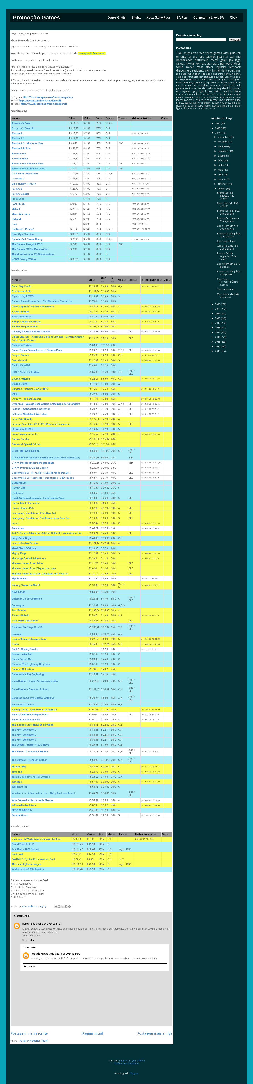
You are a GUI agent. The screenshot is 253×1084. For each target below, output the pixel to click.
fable (231, 79)
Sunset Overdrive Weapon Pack (30, 714)
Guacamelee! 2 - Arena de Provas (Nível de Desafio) (41, 472)
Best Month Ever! (21, 316)
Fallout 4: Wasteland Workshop (29, 414)
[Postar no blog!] (59, 906)
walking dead (220, 88)
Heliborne (17, 493)
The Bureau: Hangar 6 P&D (27, 244)
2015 (218, 341)
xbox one (211, 73)
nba (203, 73)
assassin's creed (194, 53)
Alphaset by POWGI (23, 296)
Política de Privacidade (127, 1063)
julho (221, 160)
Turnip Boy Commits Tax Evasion (31, 776)
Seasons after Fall (22, 654)
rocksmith (189, 100)
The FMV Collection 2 (24, 734)
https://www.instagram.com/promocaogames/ (48, 97)
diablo (179, 76)
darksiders (202, 85)
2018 (218, 327)
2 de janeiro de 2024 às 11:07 (46, 923)
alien (238, 70)
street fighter (221, 79)
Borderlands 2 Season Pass (27, 163)
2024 (218, 133)
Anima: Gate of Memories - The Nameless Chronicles (42, 301)
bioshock (235, 67)
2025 (218, 128)
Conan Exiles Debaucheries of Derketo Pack (37, 350)
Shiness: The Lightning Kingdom (31, 664)
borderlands (184, 60)
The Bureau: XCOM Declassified (30, 249)
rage (203, 100)
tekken (185, 88)
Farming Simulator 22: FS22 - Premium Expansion (41, 424)
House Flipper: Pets (23, 508)
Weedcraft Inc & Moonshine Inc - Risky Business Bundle (44, 793)
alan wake (207, 88)
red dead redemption (188, 73)
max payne (234, 94)
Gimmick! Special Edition (26, 444)
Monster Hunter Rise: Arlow (27, 563)
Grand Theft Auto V (23, 844)
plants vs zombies (185, 97)
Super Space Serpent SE (26, 719)
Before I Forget (20, 311)
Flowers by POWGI (22, 429)
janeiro (222, 188)
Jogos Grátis (117, 17)
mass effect (205, 67)
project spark (183, 102)
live (179, 53)
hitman (208, 91)
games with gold (224, 53)
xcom (200, 76)
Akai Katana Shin (21, 291)
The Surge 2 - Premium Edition (29, 760)
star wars (213, 63)
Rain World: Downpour (25, 620)
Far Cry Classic (20, 193)
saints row (190, 85)
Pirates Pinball (20, 615)
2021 (218, 313)
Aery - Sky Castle (21, 286)
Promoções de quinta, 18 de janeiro (229, 235)
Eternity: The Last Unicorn (27, 399)
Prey (14, 224)
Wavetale (17, 781)
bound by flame (231, 91)
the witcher (195, 88)
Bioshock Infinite (21, 148)
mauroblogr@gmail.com (132, 1060)
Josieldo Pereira (39, 953)
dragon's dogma (185, 94)
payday (195, 103)
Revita (15, 644)
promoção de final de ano (91, 53)
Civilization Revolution (25, 173)
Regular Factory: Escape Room (29, 639)
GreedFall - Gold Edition (26, 451)
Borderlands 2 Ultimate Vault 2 (29, 168)
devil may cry (190, 82)
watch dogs (233, 63)
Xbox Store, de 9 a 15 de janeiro (228, 265)
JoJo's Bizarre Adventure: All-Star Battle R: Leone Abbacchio (46, 533)
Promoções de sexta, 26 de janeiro (228, 212)
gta (231, 60)
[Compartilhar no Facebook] (66, 906)
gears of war (226, 57)
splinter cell (228, 85)
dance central (209, 108)
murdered (212, 100)
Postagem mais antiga (154, 1033)
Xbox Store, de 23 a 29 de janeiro (227, 227)
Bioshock (17, 133)
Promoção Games (36, 17)
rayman (186, 91)
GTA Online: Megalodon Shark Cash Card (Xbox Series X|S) (46, 457)
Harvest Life (18, 487)
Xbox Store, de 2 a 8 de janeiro (228, 296)
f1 (199, 79)
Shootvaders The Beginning (28, 674)
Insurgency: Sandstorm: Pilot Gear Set (34, 513)
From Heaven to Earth (24, 434)
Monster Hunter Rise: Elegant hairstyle (34, 568)
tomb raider (185, 67)
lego (238, 60)
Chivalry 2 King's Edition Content (31, 331)
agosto (222, 155)
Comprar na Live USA (208, 17)
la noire (237, 97)
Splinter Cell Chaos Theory (27, 239)
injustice (221, 67)
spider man (227, 105)
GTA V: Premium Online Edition (30, 467)
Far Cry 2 (17, 188)
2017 (218, 332)
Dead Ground (19, 360)
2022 (218, 308)
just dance (235, 73)
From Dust (18, 198)
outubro (222, 146)
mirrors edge (233, 100)
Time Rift (17, 771)
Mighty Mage (19, 553)
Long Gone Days (21, 538)
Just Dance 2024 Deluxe (25, 849)
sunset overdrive (225, 76)
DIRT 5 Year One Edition (25, 372)
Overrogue (18, 605)
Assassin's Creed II (23, 128)
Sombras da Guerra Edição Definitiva (33, 697)
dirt (230, 88)
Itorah (15, 523)
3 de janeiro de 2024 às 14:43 (64, 953)
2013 (218, 351)
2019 (218, 323)
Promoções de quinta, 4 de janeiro (229, 273)
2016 (218, 337)
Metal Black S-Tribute (24, 548)
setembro (223, 151)
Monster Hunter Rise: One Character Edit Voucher (40, 573)
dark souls (228, 70)
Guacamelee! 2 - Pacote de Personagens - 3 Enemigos (43, 477)
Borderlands (19, 153)
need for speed (205, 82)
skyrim (222, 100)
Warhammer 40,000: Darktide (28, 869)
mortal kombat (196, 63)
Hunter (25, 923)
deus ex (193, 79)
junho (221, 165)
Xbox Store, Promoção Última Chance (228, 282)
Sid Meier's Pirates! (23, 229)
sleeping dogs (183, 105)
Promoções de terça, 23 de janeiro (228, 220)
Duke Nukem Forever (24, 183)
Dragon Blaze (19, 384)
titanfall (215, 70)
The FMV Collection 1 (24, 729)
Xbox (233, 17)
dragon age (183, 70)
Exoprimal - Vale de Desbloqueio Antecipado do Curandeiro (46, 404)
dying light (198, 91)
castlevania (209, 76)
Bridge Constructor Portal (26, 321)
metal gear (218, 60)
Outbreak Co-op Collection (27, 598)
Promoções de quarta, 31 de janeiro (225, 195)
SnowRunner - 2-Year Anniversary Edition (35, 681)
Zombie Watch (20, 815)
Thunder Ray (19, 766)
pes (222, 63)
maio (221, 169)
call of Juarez (197, 105)
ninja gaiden (225, 97)
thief (198, 97)
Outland (16, 219)
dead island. (196, 108)
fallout (180, 63)
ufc (225, 94)
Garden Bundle (20, 439)
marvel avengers (212, 105)
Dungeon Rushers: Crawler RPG (30, 389)
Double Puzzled (21, 378)
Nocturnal (17, 854)
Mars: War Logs (21, 214)
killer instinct (190, 76)
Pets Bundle (19, 610)
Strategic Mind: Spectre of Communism (34, 709)
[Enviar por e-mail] (55, 906)
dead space (182, 79)
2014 (218, 346)
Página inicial (92, 1033)
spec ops (219, 103)
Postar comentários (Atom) (34, 1040)
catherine (186, 108)
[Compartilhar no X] (62, 906)
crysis (219, 94)
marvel (179, 100)
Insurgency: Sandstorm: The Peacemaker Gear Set (40, 518)
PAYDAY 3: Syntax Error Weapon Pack (33, 859)
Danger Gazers (20, 355)
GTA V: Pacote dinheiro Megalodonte (33, 462)
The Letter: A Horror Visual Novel (31, 744)
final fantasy (220, 82)
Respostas (30, 947)
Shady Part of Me (21, 659)
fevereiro (223, 183)
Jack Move (18, 528)
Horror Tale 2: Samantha (25, 503)
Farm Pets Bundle (22, 419)
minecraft (223, 73)
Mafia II (16, 209)
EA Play (182, 17)
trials (198, 94)
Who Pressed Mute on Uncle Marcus (32, 800)
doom (237, 76)
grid (198, 100)
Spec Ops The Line (23, 234)
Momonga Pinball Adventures (29, 558)
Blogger (134, 1073)
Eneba (136, 17)
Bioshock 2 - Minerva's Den (27, 143)
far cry (192, 57)
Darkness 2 (18, 178)
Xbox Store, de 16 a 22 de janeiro (227, 247)
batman (210, 57)
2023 (218, 304)
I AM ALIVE (18, 203)
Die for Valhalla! (21, 365)
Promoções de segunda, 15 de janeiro (226, 256)
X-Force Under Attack (24, 805)
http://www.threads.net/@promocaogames (44, 103)
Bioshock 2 (18, 138)
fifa (238, 57)
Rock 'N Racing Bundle (25, 649)
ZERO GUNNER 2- (22, 810)
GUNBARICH (19, 482)
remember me (206, 103)
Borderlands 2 (20, 158)
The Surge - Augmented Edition (30, 751)
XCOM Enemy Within (24, 259)
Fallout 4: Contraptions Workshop (31, 409)
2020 (218, 318)
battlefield (201, 60)
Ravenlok (17, 634)
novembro (224, 141)
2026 (218, 123)
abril (220, 174)
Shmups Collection (23, 669)
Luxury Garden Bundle (25, 543)
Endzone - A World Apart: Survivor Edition (36, 839)
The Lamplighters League (26, 864)
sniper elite (209, 94)
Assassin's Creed (21, 123)
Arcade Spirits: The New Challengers (33, 306)
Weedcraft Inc (19, 786)
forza (208, 53)
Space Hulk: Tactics (23, 704)
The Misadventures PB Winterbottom (33, 254)
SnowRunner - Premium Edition (30, 689)
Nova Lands (18, 592)
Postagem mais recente (29, 1033)
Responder (28, 940)
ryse (204, 97)
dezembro (224, 137)
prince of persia (233, 103)
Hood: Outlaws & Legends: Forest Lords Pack (38, 498)
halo (201, 57)
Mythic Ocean (19, 578)
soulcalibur (212, 97)
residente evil (200, 70)
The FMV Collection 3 (24, 739)
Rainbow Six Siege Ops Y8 (27, 627)
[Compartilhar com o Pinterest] (69, 906)
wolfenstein (207, 79)
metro (217, 91)
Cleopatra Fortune (22, 345)
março (221, 179)
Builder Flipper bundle (25, 326)
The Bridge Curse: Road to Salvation (33, 724)
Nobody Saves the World (26, 585)
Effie (14, 394)
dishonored (215, 85)
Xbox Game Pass (159, 17)
